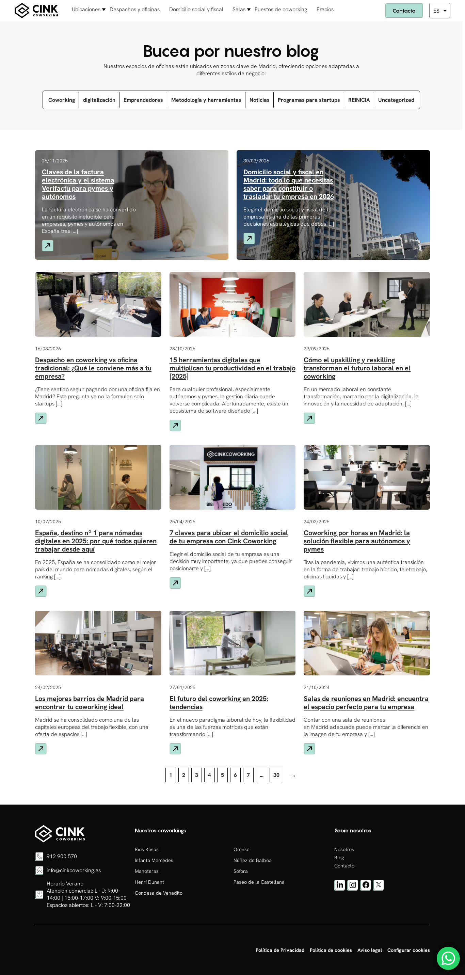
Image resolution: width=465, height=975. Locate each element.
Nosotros (344, 849)
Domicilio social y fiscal (196, 9)
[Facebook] (365, 889)
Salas (239, 9)
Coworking (61, 99)
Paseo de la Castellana (259, 882)
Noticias (260, 99)
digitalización (99, 99)
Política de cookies (331, 950)
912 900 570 (62, 856)
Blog (339, 857)
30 (276, 775)
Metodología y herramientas (206, 99)
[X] (378, 889)
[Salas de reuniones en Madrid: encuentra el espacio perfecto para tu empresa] (60, 840)
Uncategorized (396, 99)
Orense (242, 849)
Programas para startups (309, 99)
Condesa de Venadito (158, 893)
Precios (325, 9)
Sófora (241, 871)
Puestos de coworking (281, 9)
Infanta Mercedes (154, 860)
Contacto (404, 10)
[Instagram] (352, 889)
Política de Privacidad (280, 950)
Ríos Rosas (147, 849)
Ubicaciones (86, 9)
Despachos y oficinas (135, 9)
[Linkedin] (339, 889)
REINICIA (359, 99)
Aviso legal (369, 950)
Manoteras (147, 871)
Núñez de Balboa (253, 860)
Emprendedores (143, 99)
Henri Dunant (149, 882)
